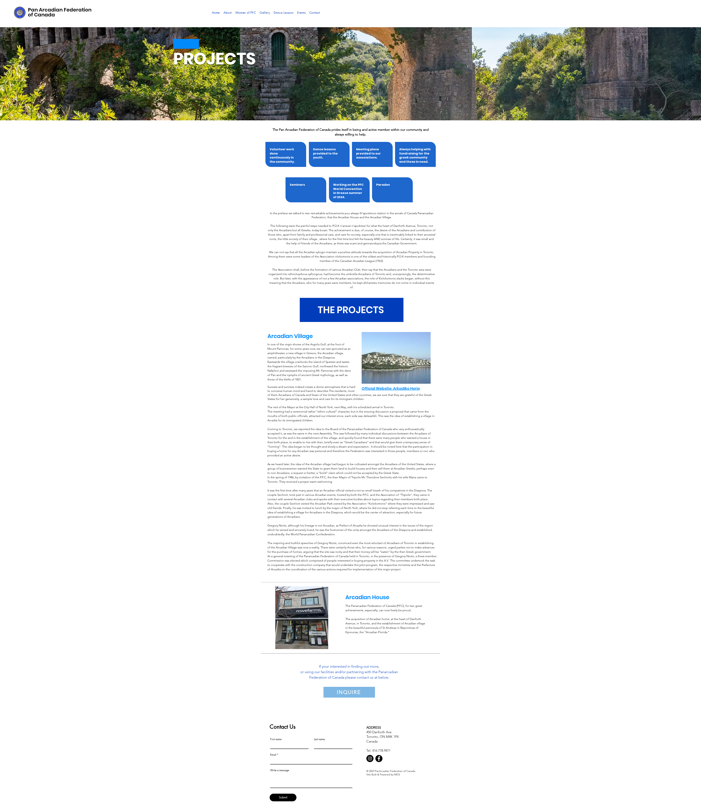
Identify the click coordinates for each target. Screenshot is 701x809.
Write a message (279, 770)
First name (275, 739)
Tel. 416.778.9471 (378, 751)
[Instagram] (370, 758)
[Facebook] (378, 758)
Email (273, 754)
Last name (319, 739)
